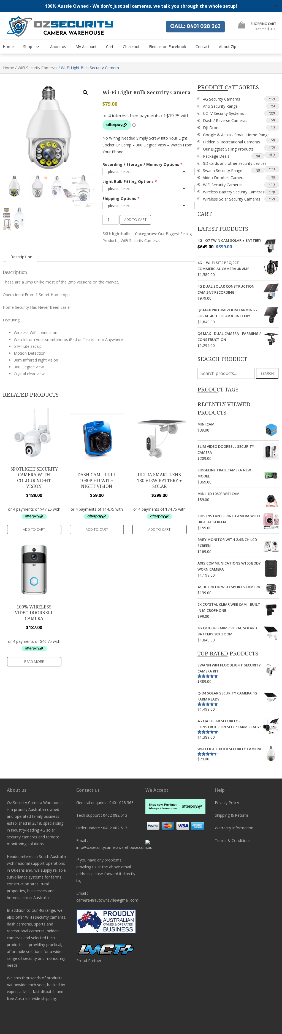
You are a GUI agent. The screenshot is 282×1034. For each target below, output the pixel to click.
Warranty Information (234, 827)
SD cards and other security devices (235, 163)
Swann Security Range (222, 170)
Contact (203, 46)
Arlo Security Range (220, 106)
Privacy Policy (227, 802)
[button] (85, 93)
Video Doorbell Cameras (224, 177)
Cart (109, 46)
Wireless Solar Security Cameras (231, 199)
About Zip (227, 46)
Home (8, 46)
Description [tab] (21, 256)
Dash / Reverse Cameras (225, 120)
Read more (34, 661)
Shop (27, 46)
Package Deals (216, 156)
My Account (86, 46)
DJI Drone (212, 127)
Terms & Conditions (233, 840)
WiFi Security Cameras (37, 67)
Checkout (131, 46)
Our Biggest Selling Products (228, 149)
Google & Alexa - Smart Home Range (236, 134)
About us (58, 46)
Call (195, 26)
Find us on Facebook (167, 46)
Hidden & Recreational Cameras (231, 141)
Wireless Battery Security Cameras (233, 191)
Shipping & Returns (232, 815)
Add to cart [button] (34, 529)
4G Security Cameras (221, 99)
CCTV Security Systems (223, 113)
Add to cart (135, 219)
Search (267, 373)
